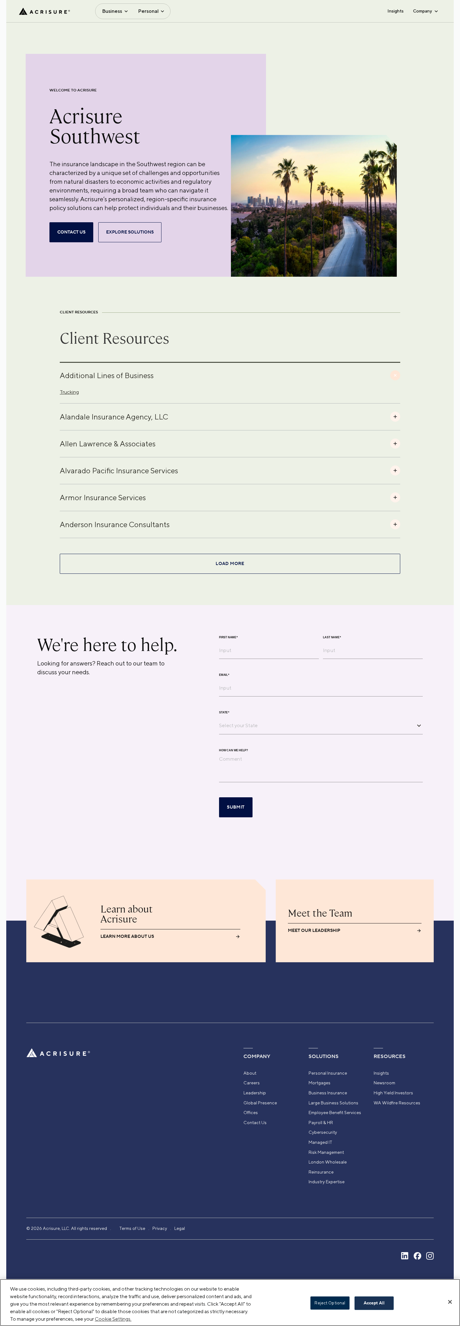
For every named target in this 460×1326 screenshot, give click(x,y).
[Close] (450, 1302)
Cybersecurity (323, 1132)
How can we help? (233, 750)
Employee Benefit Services (335, 1112)
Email (224, 675)
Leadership (254, 1092)
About (249, 1073)
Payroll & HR (321, 1122)
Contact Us (255, 1122)
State (224, 712)
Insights (395, 10)
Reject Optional (329, 1303)
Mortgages (319, 1082)
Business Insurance (328, 1092)
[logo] (44, 11)
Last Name (332, 637)
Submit (235, 807)
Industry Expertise (327, 1181)
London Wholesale (328, 1161)
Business (112, 11)
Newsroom (384, 1082)
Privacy (159, 1228)
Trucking (69, 392)
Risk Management (326, 1152)
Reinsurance (321, 1171)
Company (422, 10)
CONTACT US (71, 232)
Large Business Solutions (333, 1102)
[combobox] (316, 725)
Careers (251, 1082)
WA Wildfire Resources (397, 1102)
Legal (179, 1228)
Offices (250, 1112)
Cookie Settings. (113, 1319)
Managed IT (320, 1142)
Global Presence (260, 1102)
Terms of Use (132, 1228)
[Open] (419, 725)
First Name (228, 637)
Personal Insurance (328, 1073)
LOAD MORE (230, 564)
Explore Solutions (130, 232)
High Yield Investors (393, 1092)
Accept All (374, 1303)
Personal (148, 11)
